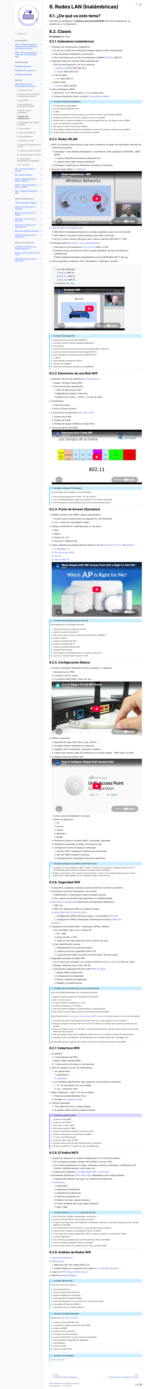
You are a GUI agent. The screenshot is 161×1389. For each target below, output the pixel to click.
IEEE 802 (109, 57)
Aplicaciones (58, 1261)
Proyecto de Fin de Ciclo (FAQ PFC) (27, 254)
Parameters (59, 1182)
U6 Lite (57, 556)
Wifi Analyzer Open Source (74, 1272)
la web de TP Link (112, 545)
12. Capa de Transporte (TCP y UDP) (29, 146)
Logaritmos (62, 1078)
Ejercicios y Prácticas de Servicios (25, 220)
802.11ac (63, 276)
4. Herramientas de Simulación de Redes (25, 105)
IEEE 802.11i (66, 912)
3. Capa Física (23, 100)
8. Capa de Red (23, 128)
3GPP (67, 92)
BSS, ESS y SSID (86, 412)
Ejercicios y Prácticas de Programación (25, 226)
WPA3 (57, 923)
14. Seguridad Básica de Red (29, 155)
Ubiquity (130, 545)
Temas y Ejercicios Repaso (26, 203)
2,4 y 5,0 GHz (88, 247)
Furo (77, 1383)
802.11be (70, 283)
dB (58, 1085)
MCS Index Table (84, 1175)
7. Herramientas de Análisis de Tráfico (28, 123)
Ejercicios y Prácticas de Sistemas (25, 208)
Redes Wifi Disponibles (69, 1318)
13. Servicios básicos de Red (29, 151)
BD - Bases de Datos (23, 175)
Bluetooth (61, 68)
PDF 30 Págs (98, 969)
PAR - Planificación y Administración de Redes (25, 85)
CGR (137, 1384)
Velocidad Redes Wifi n (87, 1171)
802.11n (62, 272)
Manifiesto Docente (23, 66)
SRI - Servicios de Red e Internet (25, 170)
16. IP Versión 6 (23, 165)
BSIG (69, 68)
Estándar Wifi (76, 228)
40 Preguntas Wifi (58, 1360)
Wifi (58, 78)
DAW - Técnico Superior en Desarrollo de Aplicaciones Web (26, 54)
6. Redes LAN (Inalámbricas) (23, 117)
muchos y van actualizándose (84, 243)
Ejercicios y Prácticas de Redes (25, 214)
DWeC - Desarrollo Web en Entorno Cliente (26, 186)
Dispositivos (92, 379)
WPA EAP (116, 919)
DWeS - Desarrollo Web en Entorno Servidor (25, 180)
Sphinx (59, 1383)
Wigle (64, 1275)
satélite (106, 96)
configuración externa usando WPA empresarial (87, 1016)
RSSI (83, 1096)
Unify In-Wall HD (62, 559)
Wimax (60, 85)
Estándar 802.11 (59, 228)
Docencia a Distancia (23, 74)
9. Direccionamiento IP (26, 132)
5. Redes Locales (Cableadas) (24, 111)
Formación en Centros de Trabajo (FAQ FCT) (25, 248)
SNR (78, 1092)
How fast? (104, 1171)
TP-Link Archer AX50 (64, 552)
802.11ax (63, 280)
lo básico (113, 962)
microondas (94, 96)
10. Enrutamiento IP (25, 136)
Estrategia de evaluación (25, 70)
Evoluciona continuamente (64, 902)
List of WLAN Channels (106, 1268)
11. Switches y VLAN (25, 141)
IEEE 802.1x (81, 912)
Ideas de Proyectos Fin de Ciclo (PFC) (25, 236)
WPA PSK (113, 916)
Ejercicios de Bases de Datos (27, 231)
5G (85, 92)
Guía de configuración (62, 1257)
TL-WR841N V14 (61, 549)
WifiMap (72, 1275)
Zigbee (60, 71)
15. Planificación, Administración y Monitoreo (28, 160)
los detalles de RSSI (72, 1099)
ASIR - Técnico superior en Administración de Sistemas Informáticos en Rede (26, 46)
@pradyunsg (70, 1383)
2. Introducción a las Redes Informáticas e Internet (28, 95)
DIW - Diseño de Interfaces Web (26, 192)
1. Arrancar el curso (25, 90)
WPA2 (57, 912)
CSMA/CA (81, 169)
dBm (59, 1089)
